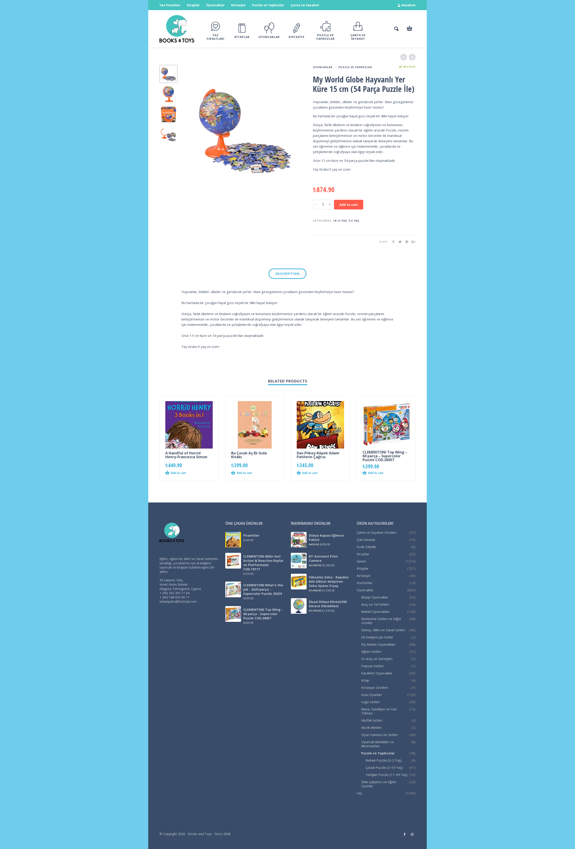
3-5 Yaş (354, 220)
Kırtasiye (238, 5)
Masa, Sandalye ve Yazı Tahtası (379, 711)
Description (287, 273)
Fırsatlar (363, 554)
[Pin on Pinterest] (405, 241)
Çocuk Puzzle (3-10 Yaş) (384, 767)
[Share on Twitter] (398, 241)
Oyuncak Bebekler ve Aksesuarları (377, 744)
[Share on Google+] (412, 241)
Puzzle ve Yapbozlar (268, 5)
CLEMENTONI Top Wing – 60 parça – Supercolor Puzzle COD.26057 (385, 456)
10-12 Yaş (340, 220)
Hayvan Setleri (372, 666)
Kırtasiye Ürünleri (374, 687)
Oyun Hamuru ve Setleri (379, 735)
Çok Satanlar (366, 540)
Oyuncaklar (215, 5)
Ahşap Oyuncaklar (374, 597)
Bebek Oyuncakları (375, 611)
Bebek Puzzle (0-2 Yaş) (384, 760)
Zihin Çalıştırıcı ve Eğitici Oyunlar (378, 784)
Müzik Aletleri (371, 727)
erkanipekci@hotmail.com (178, 601)
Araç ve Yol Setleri (375, 604)
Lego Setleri (370, 702)
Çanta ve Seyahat (305, 5)
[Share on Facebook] (392, 241)
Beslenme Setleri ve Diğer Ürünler (381, 621)
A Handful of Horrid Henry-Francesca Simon (186, 455)
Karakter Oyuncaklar (376, 673)
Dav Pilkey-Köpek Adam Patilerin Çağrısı (318, 455)
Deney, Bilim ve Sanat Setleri (383, 630)
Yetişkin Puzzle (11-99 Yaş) (386, 775)
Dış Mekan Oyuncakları (378, 644)
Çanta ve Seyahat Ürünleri (376, 532)
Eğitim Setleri (371, 651)
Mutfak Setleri (372, 720)
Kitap (365, 680)
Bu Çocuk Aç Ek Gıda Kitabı (249, 455)
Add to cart (348, 204)
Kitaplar (193, 5)
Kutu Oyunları (371, 695)
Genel (361, 561)
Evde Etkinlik (366, 547)
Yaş (359, 793)
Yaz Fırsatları (169, 5)
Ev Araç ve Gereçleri (376, 659)
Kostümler (365, 583)
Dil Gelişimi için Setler (377, 637)
